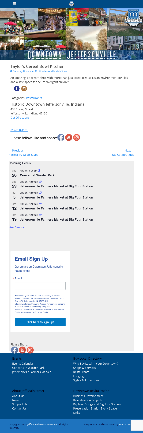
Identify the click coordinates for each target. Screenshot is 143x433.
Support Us (19, 404)
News (15, 400)
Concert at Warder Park (37, 175)
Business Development (88, 396)
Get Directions (19, 118)
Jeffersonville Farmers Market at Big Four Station (56, 186)
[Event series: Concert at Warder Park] (39, 170)
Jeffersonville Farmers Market (31, 372)
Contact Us (19, 408)
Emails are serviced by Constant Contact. (32, 312)
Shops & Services (84, 368)
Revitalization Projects (87, 400)
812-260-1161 (19, 130)
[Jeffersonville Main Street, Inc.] (71, 4)
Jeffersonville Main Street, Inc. (42, 424)
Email (18, 278)
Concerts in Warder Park (28, 368)
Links (76, 413)
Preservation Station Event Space (95, 408)
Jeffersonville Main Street (55, 71)
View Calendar (17, 227)
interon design (126, 424)
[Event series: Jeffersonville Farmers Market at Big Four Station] (40, 181)
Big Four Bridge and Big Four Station (97, 404)
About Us (18, 396)
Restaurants (34, 98)
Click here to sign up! (40, 322)
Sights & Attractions (86, 380)
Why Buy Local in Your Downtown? (95, 364)
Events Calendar (22, 364)
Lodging (78, 376)
